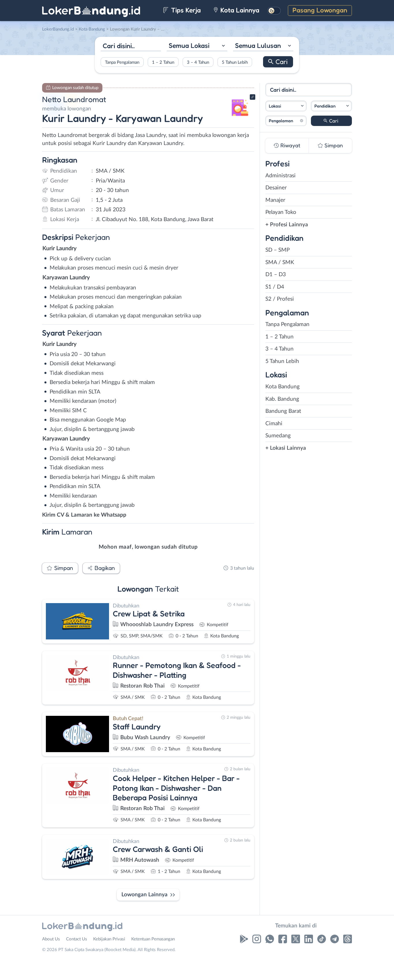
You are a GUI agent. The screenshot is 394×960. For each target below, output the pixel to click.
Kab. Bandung (282, 399)
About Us (51, 939)
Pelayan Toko (280, 212)
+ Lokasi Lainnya (285, 448)
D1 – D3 (275, 274)
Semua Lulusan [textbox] (258, 45)
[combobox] (197, 46)
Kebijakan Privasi (109, 939)
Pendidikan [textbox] (324, 106)
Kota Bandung (282, 386)
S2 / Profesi (279, 299)
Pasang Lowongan (319, 10)
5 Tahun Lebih (235, 62)
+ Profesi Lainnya (286, 224)
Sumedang (278, 435)
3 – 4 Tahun (198, 62)
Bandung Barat (283, 411)
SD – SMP (277, 250)
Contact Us (76, 939)
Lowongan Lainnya (144, 894)
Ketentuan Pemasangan (153, 939)
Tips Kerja (185, 10)
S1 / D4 (274, 287)
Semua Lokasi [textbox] (189, 45)
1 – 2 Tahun (163, 62)
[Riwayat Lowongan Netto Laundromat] (240, 118)
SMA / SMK (279, 262)
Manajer (275, 200)
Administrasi (280, 175)
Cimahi (273, 423)
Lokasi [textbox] (275, 106)
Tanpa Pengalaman (122, 62)
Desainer (276, 188)
